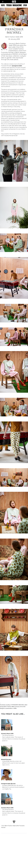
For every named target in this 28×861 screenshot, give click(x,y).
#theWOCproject (6, 759)
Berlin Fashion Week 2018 (12, 825)
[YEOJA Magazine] (14, 5)
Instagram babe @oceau (8, 783)
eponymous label (17, 65)
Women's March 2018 (7, 733)
